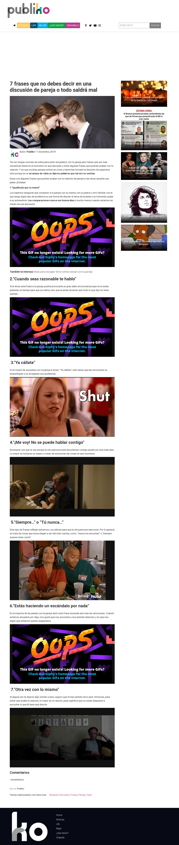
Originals (73, 25)
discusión (64, 794)
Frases (74, 794)
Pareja (82, 794)
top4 (89, 794)
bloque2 (54, 794)
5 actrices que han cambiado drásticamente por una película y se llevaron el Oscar (144, 170)
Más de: (17, 789)
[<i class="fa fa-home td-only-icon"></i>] (14, 25)
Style (144, 104)
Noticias (23, 25)
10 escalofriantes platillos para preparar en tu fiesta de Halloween (144, 99)
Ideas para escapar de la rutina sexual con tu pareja (62, 271)
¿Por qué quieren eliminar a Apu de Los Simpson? (144, 243)
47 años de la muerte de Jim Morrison (144, 216)
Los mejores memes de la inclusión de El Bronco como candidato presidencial (144, 142)
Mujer (42, 25)
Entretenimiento (144, 177)
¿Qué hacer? (56, 25)
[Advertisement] (89, 55)
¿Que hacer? (62, 833)
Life (34, 25)
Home (59, 815)
